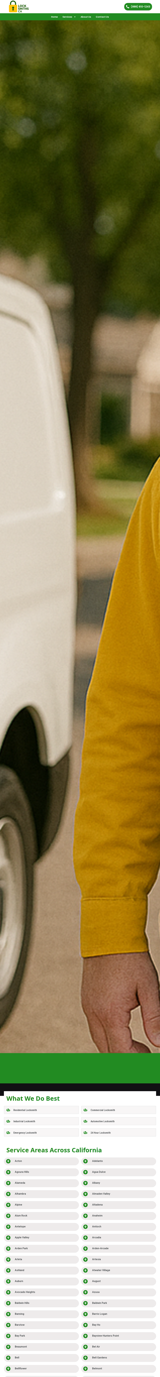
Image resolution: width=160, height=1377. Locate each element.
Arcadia (96, 1237)
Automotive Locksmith (103, 1121)
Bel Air (96, 1346)
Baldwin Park (99, 1302)
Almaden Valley (101, 1193)
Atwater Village (101, 1270)
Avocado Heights (25, 1292)
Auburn (19, 1281)
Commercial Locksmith (103, 1110)
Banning (19, 1313)
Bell (17, 1357)
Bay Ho (96, 1324)
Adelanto (97, 1161)
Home (54, 16)
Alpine (18, 1204)
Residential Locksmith (25, 1110)
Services (67, 16)
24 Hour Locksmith (101, 1132)
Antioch (96, 1226)
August (96, 1281)
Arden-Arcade (100, 1248)
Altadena (97, 1204)
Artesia (96, 1259)
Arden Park (21, 1248)
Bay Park (20, 1335)
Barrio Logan (99, 1313)
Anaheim (97, 1215)
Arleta (18, 1259)
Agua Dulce (99, 1171)
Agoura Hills (22, 1171)
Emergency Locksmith (25, 1132)
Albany (96, 1182)
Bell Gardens (99, 1357)
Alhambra (20, 1193)
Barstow (20, 1324)
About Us (86, 16)
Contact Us (102, 16)
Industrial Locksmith (24, 1121)
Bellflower (21, 1368)
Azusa (96, 1292)
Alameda (20, 1182)
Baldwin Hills (22, 1302)
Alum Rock (21, 1215)
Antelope (20, 1226)
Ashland (19, 1270)
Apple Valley (22, 1237)
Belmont (97, 1368)
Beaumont (21, 1346)
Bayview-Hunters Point (105, 1335)
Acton (18, 1161)
